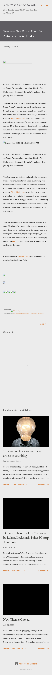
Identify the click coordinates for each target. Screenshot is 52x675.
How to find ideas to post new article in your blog (22, 453)
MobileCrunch (24, 256)
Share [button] (42, 324)
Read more (43, 484)
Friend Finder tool (18, 118)
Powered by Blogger (27, 663)
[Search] (40, 4)
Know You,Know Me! (20, 5)
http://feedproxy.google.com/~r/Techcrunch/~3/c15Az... (28, 313)
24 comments (18, 648)
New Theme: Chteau (16, 619)
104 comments (19, 484)
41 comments (18, 571)
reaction (15, 241)
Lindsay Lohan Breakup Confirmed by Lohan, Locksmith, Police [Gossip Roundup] (26, 537)
